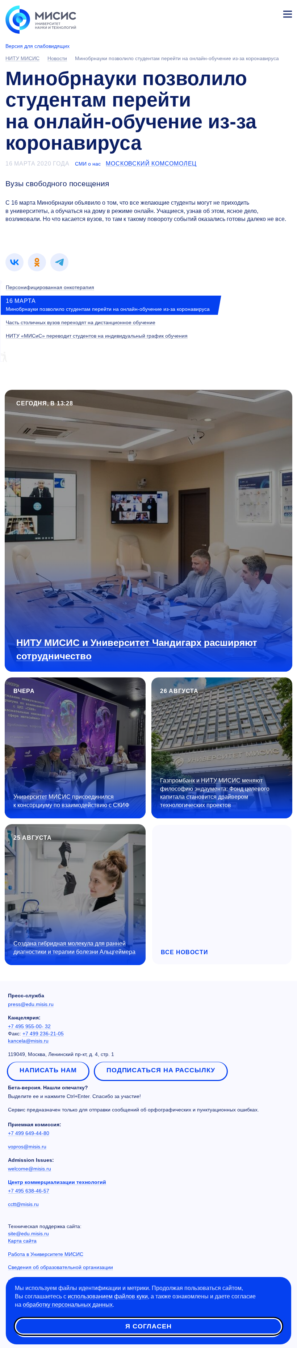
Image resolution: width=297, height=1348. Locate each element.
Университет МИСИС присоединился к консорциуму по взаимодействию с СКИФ (71, 801)
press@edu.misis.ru (31, 1004)
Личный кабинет (270, 13)
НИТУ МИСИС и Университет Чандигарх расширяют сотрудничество (136, 649)
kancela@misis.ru (28, 1041)
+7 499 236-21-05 (43, 1033)
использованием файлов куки (108, 1296)
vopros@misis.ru (27, 1146)
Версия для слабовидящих (37, 46)
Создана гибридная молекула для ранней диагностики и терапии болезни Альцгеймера (74, 947)
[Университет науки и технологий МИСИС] (40, 19)
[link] (14, 262)
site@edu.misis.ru (28, 1233)
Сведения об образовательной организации (60, 1267)
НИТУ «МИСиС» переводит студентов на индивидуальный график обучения (97, 336)
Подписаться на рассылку (160, 1070)
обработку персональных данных (68, 1305)
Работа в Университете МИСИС (45, 1254)
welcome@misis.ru (29, 1169)
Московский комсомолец (151, 163)
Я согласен (148, 1326)
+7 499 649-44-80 (28, 1133)
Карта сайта (22, 1241)
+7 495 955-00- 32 (29, 1026)
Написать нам (48, 1070)
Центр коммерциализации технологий (57, 1182)
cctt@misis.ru (23, 1204)
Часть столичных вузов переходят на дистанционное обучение (80, 322)
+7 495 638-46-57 (28, 1191)
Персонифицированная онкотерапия (50, 287)
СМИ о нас (88, 164)
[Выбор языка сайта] (253, 12)
